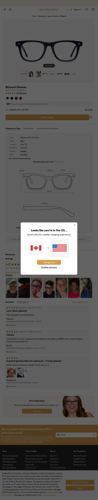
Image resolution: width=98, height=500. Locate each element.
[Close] (74, 225)
